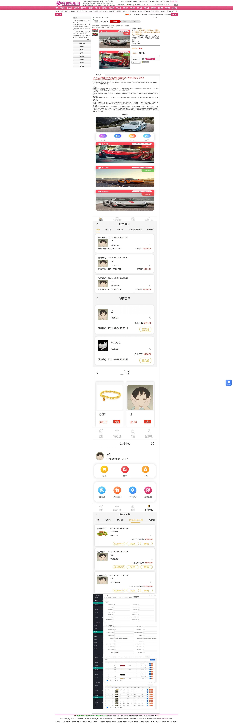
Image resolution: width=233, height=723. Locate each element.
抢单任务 (67, 11)
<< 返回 (155, 17)
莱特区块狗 (111, 3)
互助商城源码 (111, 5)
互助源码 (84, 5)
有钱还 (130, 11)
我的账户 (151, 715)
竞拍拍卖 (130, 722)
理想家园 (174, 11)
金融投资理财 (101, 3)
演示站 (57, 11)
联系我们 (126, 715)
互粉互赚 (125, 11)
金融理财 (140, 11)
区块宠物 (157, 11)
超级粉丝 (113, 11)
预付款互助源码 (97, 5)
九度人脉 (95, 3)
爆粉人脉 (82, 49)
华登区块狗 (86, 1)
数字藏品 (102, 11)
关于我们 (120, 715)
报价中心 (141, 715)
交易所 (62, 11)
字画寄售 (96, 11)
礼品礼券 (146, 715)
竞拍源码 (84, 11)
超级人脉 (85, 3)
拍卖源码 (90, 11)
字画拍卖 (136, 722)
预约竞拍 (79, 11)
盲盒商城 (151, 11)
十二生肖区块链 (102, 1)
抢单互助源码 (90, 5)
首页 (97, 17)
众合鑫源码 (82, 43)
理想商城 (169, 11)
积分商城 (175, 722)
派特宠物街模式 (109, 1)
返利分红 (146, 11)
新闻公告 (136, 715)
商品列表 (101, 17)
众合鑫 (134, 11)
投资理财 (82, 56)
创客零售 (119, 11)
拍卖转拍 (82, 62)
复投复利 (163, 11)
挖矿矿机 (74, 722)
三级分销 (125, 722)
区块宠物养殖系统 (93, 1)
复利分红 (79, 722)
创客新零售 (90, 3)
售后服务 (115, 715)
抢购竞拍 (73, 11)
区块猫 (106, 3)
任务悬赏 (158, 722)
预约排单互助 (104, 5)
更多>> (88, 39)
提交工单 (131, 715)
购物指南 (110, 715)
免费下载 (141, 53)
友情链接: (58, 722)
